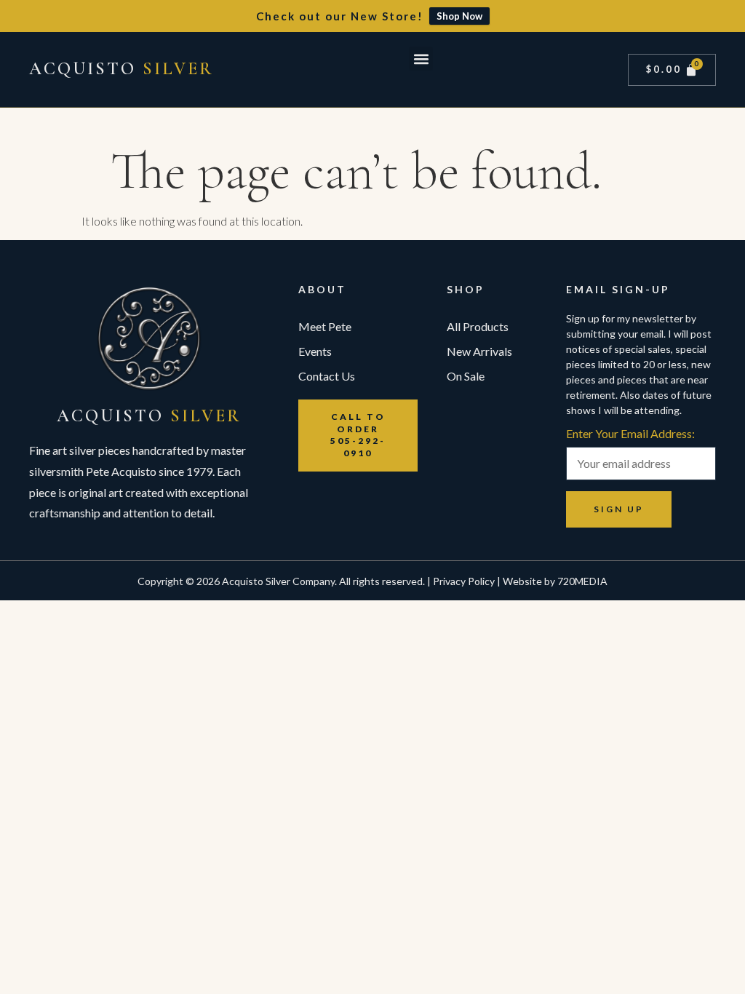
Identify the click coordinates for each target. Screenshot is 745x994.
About (322, 289)
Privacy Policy (464, 581)
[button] (421, 59)
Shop (466, 289)
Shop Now (459, 16)
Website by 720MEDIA (555, 581)
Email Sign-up (618, 289)
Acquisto (121, 68)
